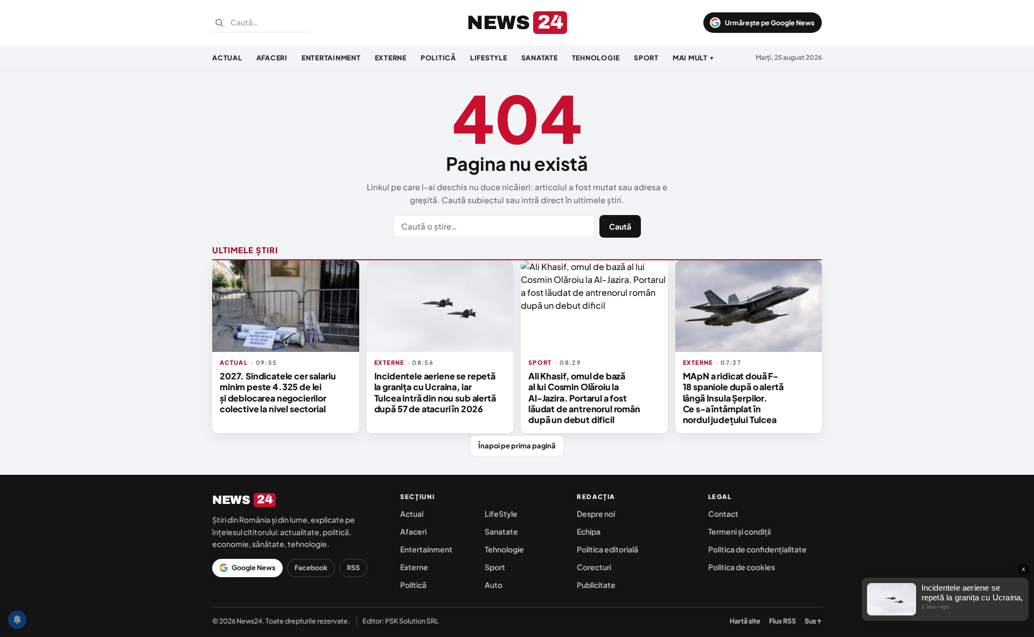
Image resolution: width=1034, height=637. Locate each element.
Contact (723, 513)
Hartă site (745, 621)
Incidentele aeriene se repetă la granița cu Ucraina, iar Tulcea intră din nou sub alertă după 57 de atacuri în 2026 (435, 392)
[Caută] (219, 23)
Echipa (588, 531)
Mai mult (693, 57)
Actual (227, 57)
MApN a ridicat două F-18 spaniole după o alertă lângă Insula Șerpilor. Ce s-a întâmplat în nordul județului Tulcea (733, 398)
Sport (646, 57)
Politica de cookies (741, 567)
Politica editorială (607, 549)
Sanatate (539, 57)
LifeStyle (488, 57)
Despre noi (596, 513)
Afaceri (272, 57)
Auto (493, 585)
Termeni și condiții (739, 531)
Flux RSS (782, 621)
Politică (438, 57)
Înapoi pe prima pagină (517, 445)
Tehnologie (596, 57)
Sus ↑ (813, 621)
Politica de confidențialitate (757, 549)
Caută (620, 226)
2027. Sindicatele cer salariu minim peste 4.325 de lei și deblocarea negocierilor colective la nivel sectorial (278, 392)
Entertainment (331, 57)
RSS (353, 567)
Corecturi (594, 567)
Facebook (311, 567)
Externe (391, 57)
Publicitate (596, 585)
